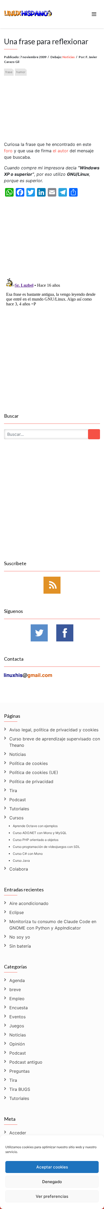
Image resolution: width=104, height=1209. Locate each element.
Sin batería (20, 946)
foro (8, 150)
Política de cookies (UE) (33, 772)
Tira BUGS (19, 1089)
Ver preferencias (52, 1196)
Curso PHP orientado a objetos (35, 840)
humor (20, 72)
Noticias (68, 57)
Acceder (17, 1132)
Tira (13, 790)
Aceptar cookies (52, 1167)
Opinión (17, 1044)
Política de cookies (28, 763)
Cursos (16, 817)
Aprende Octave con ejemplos (35, 826)
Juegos (16, 1025)
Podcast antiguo (25, 1062)
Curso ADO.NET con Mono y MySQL (40, 833)
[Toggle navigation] (94, 14)
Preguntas (19, 1071)
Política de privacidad (31, 781)
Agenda (17, 980)
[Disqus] (52, 342)
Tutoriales (19, 808)
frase (8, 72)
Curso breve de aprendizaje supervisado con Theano (54, 742)
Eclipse (16, 912)
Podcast (17, 799)
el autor (60, 150)
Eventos (17, 1016)
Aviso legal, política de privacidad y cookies (53, 729)
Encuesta (18, 1007)
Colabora (18, 869)
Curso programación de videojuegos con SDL (46, 847)
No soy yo (19, 937)
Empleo (17, 998)
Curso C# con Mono (28, 854)
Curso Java (21, 861)
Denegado (52, 1181)
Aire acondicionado (29, 903)
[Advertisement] (52, 104)
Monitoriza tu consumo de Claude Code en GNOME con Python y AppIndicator (52, 925)
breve (15, 989)
